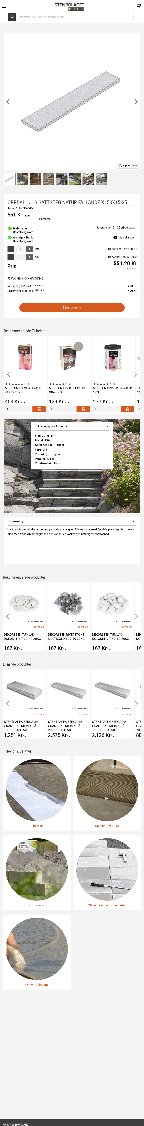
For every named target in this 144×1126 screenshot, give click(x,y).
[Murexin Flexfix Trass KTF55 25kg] (25, 357)
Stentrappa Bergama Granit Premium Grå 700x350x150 (109, 726)
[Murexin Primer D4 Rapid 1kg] (113, 357)
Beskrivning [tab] (72, 521)
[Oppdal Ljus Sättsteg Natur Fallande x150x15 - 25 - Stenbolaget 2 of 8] (22, 179)
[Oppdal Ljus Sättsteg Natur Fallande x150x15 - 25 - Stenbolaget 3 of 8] (36, 179)
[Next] (135, 101)
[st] (18, 409)
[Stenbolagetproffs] (70, 7)
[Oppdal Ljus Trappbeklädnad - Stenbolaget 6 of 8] (75, 179)
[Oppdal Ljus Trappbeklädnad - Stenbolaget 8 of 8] (101, 179)
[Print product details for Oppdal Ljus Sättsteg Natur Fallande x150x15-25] (133, 204)
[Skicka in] (12, 17)
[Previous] (8, 101)
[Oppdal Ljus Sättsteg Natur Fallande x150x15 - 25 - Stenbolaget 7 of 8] (88, 179)
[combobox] (71, 17)
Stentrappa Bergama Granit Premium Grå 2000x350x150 (21, 726)
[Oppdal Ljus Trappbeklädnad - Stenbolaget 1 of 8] (9, 179)
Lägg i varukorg (72, 307)
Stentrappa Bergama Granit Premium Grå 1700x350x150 (65, 726)
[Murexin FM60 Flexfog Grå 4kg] (69, 357)
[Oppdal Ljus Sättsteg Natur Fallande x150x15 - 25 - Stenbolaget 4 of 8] (49, 179)
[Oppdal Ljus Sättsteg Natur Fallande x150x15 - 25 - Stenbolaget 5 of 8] (62, 179)
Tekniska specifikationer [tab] (72, 426)
